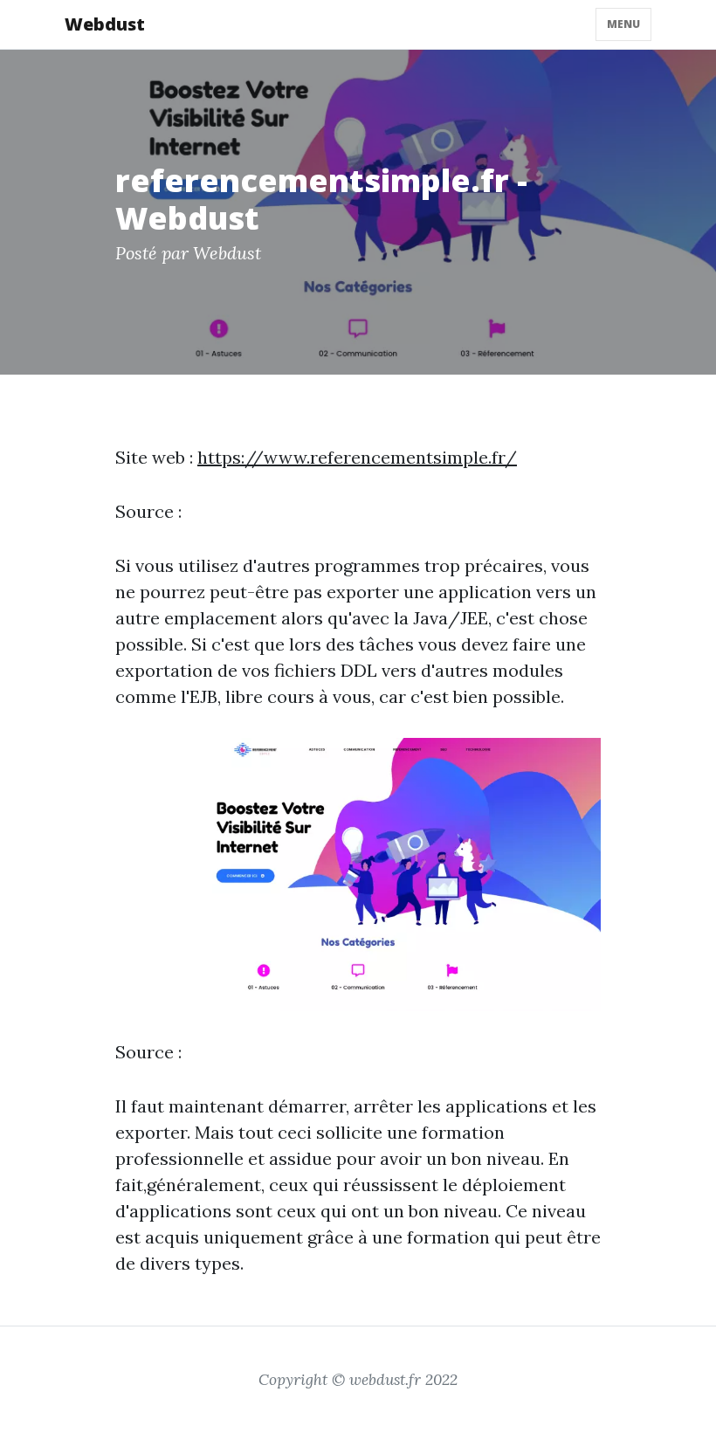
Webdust (105, 24)
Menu (623, 24)
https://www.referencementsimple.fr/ (357, 457)
